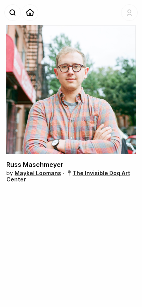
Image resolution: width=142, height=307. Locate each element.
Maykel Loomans (38, 173)
